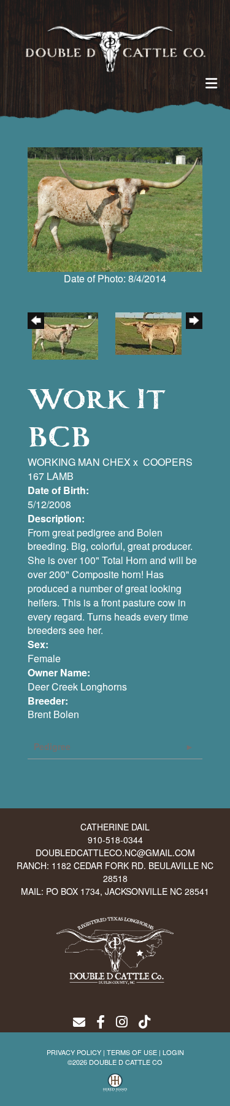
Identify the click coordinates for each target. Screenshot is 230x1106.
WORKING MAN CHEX (79, 462)
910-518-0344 (115, 839)
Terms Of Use (132, 1052)
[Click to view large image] (115, 208)
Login (173, 1052)
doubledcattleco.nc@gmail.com (115, 852)
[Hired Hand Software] (115, 1082)
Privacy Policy (74, 1052)
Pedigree (52, 746)
